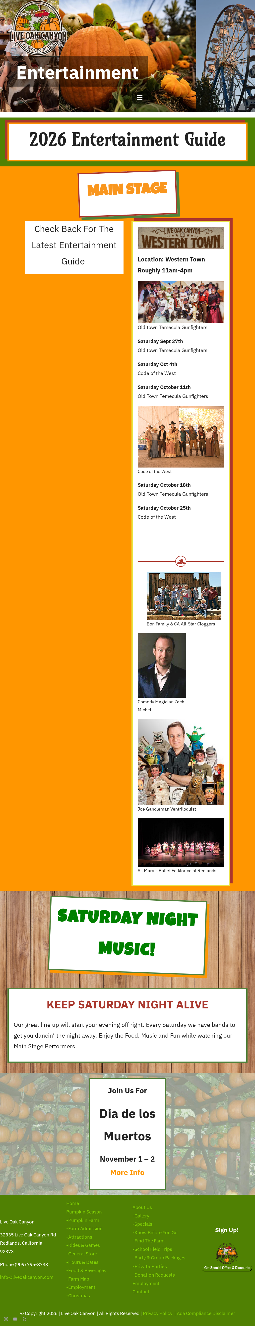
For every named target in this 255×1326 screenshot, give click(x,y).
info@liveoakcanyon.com (27, 1277)
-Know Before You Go (155, 1232)
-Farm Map (77, 1279)
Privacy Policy (158, 1313)
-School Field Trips (152, 1249)
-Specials (142, 1224)
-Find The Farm (148, 1241)
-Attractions (79, 1237)
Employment (146, 1283)
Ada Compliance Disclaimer (206, 1313)
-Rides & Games (83, 1245)
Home (72, 1203)
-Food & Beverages (86, 1270)
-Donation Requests (153, 1275)
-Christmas (78, 1296)
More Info (127, 1172)
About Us (142, 1207)
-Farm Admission (84, 1228)
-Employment (80, 1287)
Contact (140, 1292)
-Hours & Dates (82, 1262)
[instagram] (6, 1319)
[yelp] (24, 1319)
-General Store (81, 1254)
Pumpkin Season (84, 1212)
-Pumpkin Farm (82, 1220)
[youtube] (15, 1319)
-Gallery (140, 1216)
